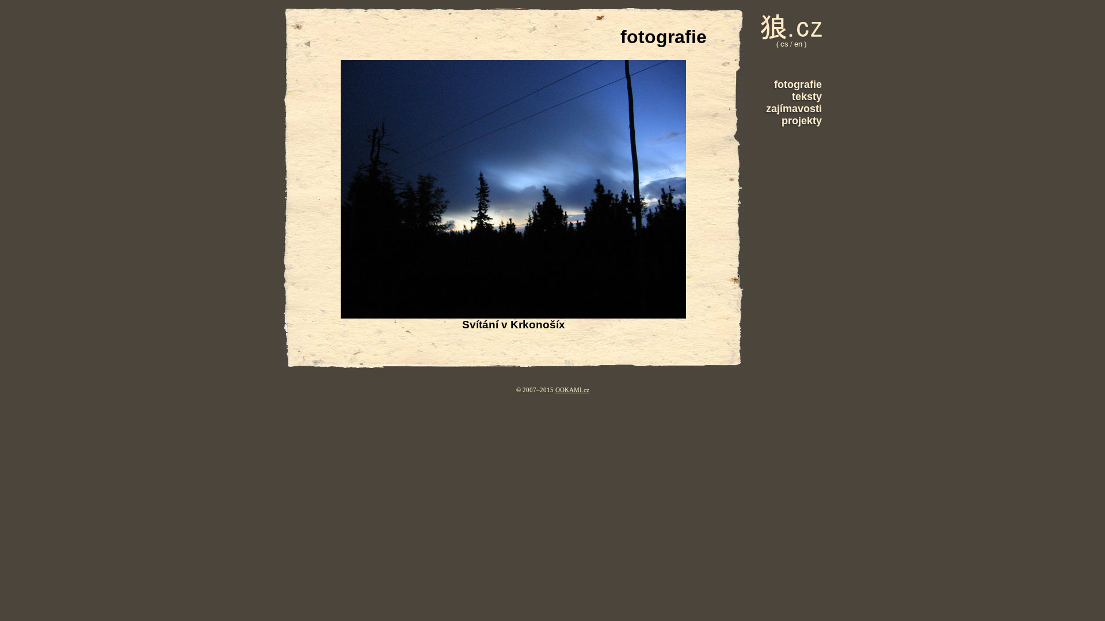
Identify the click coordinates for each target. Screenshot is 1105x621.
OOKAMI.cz (572, 389)
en (798, 44)
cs (784, 44)
